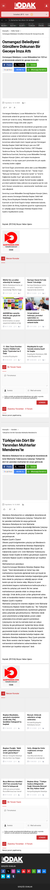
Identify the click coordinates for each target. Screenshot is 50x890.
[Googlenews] (39, 871)
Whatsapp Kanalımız (38, 70)
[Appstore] (44, 871)
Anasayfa (5, 31)
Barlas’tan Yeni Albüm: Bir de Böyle (22, 20)
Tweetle (21, 65)
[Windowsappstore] (8, 876)
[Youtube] (24, 871)
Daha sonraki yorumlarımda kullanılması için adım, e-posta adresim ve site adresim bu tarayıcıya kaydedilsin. (23, 397)
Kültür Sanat (15, 31)
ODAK (11, 250)
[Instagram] (13, 871)
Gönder (33, 65)
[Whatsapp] (34, 871)
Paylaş (9, 65)
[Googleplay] (3, 876)
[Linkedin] (18, 871)
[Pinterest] (29, 871)
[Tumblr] (13, 876)
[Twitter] (8, 871)
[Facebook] (3, 871)
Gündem (14, 429)
